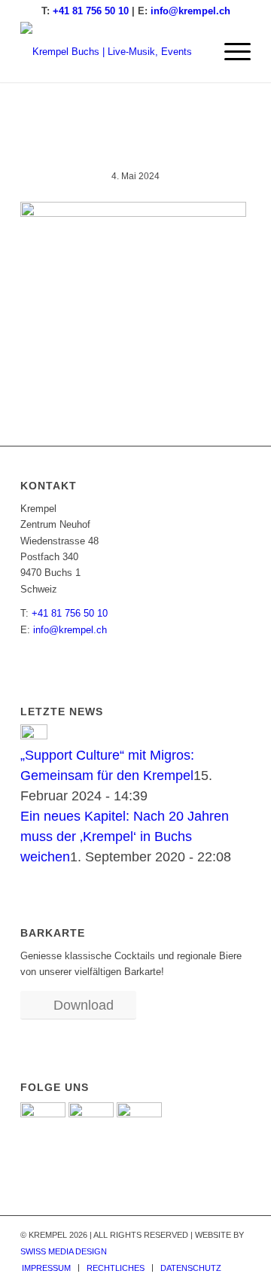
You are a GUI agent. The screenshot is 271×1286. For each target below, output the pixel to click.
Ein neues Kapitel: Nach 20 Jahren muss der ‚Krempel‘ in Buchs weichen (124, 836)
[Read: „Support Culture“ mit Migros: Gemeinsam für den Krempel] (33, 735)
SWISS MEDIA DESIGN (63, 1251)
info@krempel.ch (190, 11)
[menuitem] (230, 52)
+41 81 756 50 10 (91, 11)
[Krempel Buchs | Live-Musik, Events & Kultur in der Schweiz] (112, 52)
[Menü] (230, 52)
